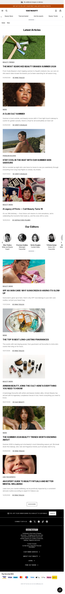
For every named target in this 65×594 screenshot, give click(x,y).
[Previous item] (2, 242)
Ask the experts (38, 16)
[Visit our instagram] (39, 522)
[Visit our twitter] (35, 522)
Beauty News (9, 16)
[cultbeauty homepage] (32, 10)
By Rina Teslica (19, 77)
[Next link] (62, 17)
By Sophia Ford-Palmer (21, 220)
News (5, 109)
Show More (32, 504)
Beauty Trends (53, 16)
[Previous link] (1, 17)
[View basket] (60, 10)
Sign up (52, 513)
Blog (8, 22)
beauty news (8, 286)
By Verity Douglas (20, 125)
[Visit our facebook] (31, 522)
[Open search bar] (6, 10)
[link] (56, 10)
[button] (60, 590)
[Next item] (61, 242)
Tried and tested (23, 16)
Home (3, 22)
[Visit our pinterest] (47, 522)
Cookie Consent (31, 543)
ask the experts (9, 477)
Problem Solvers (9, 156)
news (5, 335)
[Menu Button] (2, 10)
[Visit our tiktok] (43, 522)
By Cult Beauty (18, 402)
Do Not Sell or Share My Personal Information (32, 546)
